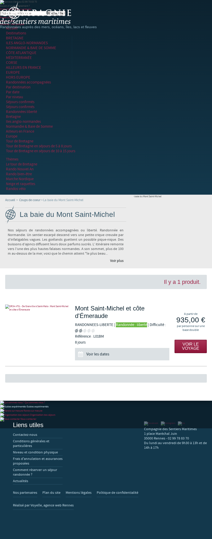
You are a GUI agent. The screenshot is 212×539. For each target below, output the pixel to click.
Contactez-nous (25, 434)
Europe (11, 136)
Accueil (10, 200)
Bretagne (13, 116)
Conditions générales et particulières (31, 443)
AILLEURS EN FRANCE (23, 67)
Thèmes (12, 159)
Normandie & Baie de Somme (29, 126)
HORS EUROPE (18, 77)
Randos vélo (16, 188)
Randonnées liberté (21, 111)
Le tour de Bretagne (21, 164)
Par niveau (14, 97)
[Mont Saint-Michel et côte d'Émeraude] (37, 308)
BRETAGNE (15, 38)
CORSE (11, 62)
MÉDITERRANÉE (19, 57)
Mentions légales (79, 492)
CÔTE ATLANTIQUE (21, 52)
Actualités (20, 481)
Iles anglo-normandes (23, 121)
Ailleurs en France (20, 131)
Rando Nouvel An (20, 169)
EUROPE (13, 72)
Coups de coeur (30, 200)
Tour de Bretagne (19, 141)
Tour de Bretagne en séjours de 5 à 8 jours (39, 146)
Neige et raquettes (20, 183)
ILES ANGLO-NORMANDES (27, 43)
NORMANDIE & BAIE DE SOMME (31, 47)
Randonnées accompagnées (28, 82)
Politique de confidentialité (117, 492)
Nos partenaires (25, 492)
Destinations (16, 33)
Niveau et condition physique (35, 452)
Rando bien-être (19, 174)
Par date (12, 92)
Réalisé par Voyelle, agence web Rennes (43, 505)
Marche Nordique (20, 179)
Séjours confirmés (20, 102)
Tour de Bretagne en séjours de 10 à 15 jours (40, 151)
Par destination (18, 87)
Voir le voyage (190, 346)
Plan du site (51, 492)
